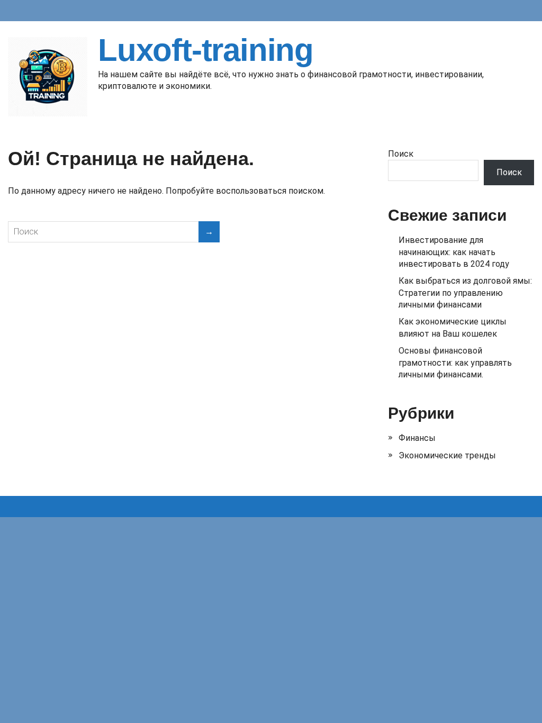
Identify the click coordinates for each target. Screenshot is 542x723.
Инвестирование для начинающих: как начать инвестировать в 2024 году (454, 252)
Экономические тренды (447, 455)
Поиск (400, 154)
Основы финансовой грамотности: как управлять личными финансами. (455, 362)
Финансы (417, 438)
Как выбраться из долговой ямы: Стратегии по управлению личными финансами (465, 293)
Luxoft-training (205, 50)
